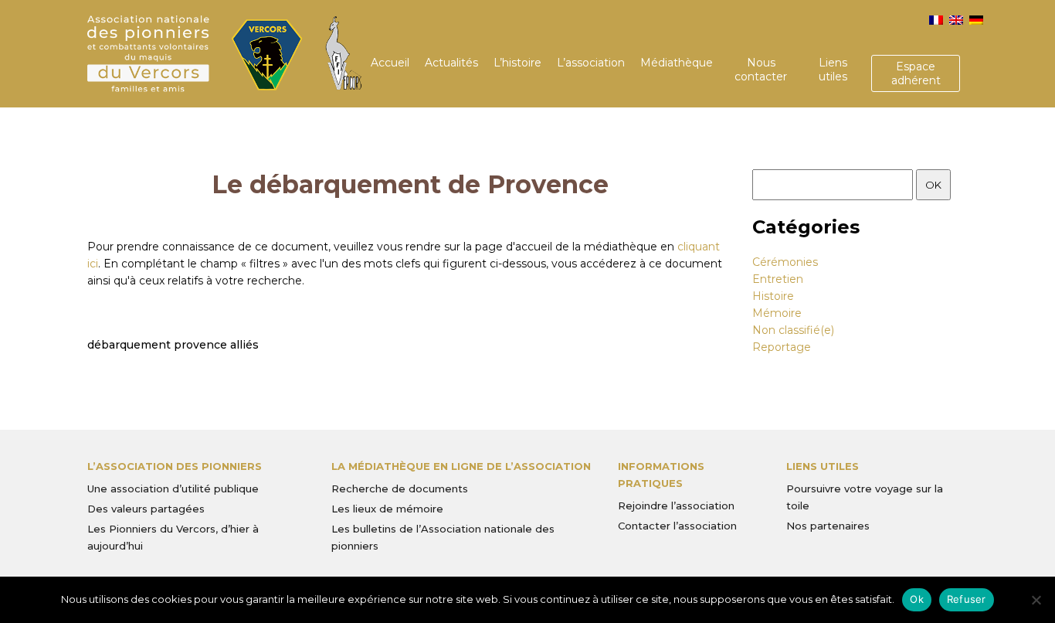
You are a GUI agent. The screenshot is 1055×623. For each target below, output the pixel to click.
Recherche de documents (399, 488)
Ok (917, 599)
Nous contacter (760, 69)
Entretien (777, 279)
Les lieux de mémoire (387, 508)
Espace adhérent (916, 73)
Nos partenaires (828, 525)
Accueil (390, 63)
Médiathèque (676, 63)
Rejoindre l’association (676, 505)
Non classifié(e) (793, 330)
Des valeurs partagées (146, 508)
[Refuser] (1035, 600)
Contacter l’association (677, 525)
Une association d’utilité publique (173, 488)
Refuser (966, 599)
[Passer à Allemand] (976, 20)
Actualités (451, 63)
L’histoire (517, 63)
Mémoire (777, 313)
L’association (591, 63)
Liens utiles (833, 69)
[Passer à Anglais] (956, 20)
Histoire (773, 296)
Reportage (781, 347)
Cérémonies (785, 262)
